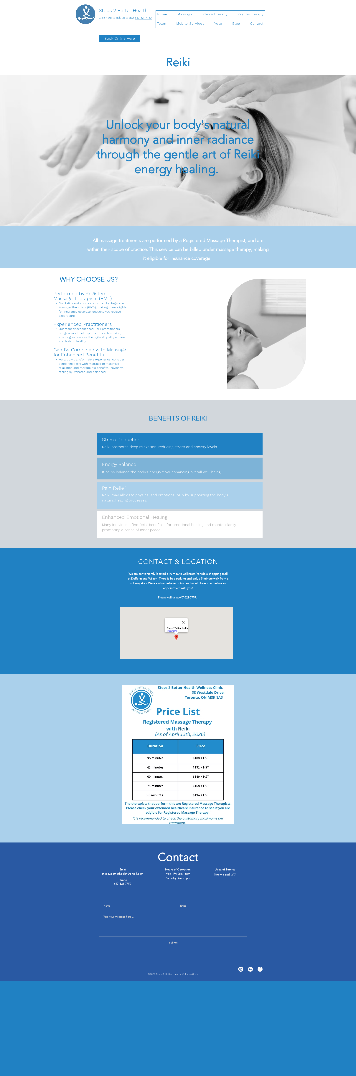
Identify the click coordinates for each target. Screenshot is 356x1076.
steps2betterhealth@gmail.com (122, 873)
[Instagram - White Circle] (240, 969)
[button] (185, 14)
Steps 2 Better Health (124, 10)
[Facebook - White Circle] (260, 969)
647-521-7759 (143, 17)
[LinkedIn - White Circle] (250, 969)
